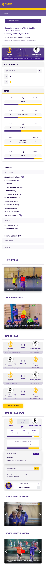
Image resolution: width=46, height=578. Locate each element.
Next (39, 514)
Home (6, 9)
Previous (6, 514)
